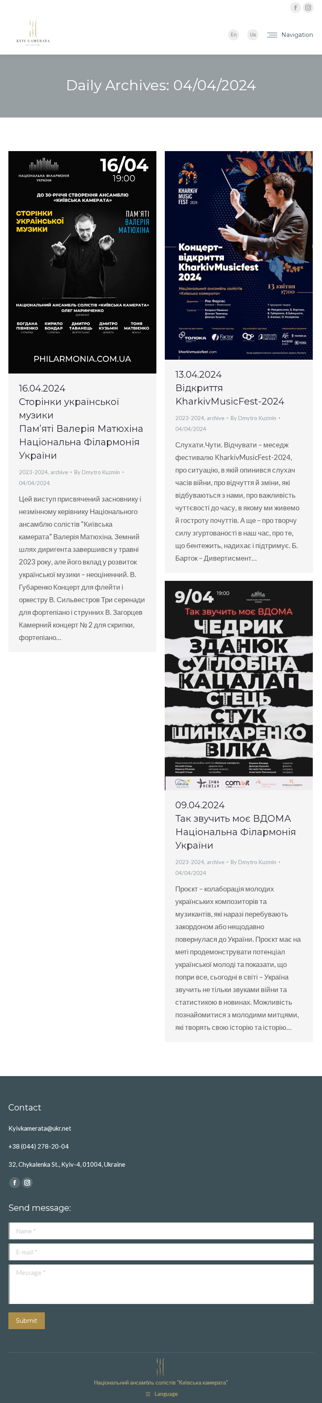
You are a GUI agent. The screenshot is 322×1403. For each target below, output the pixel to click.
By (97, 472)
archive (59, 472)
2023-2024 (33, 472)
